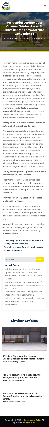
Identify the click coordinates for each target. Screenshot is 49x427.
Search (40, 259)
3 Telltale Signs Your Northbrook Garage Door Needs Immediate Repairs (23, 357)
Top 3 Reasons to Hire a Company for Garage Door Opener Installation (21, 376)
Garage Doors (38, 38)
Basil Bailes (12, 38)
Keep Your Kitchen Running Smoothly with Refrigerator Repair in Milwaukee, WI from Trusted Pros (24, 285)
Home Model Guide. (32, 420)
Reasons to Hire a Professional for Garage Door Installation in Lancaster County (22, 396)
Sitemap (32, 422)
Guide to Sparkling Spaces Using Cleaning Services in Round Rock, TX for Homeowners (24, 301)
